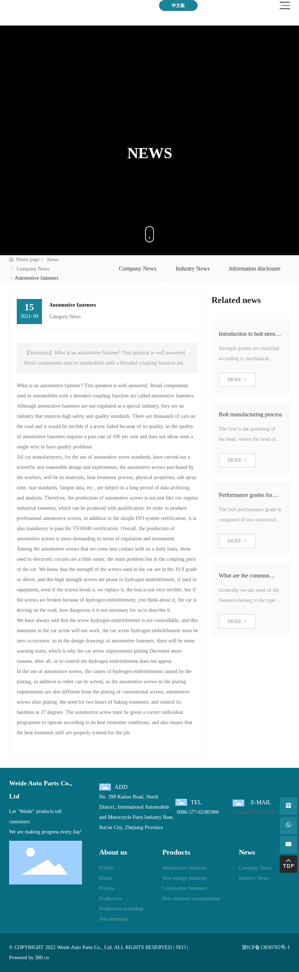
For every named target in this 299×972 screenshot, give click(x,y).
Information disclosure (254, 268)
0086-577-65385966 (197, 812)
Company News (33, 269)
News (52, 260)
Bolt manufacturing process (250, 414)
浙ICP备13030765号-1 (266, 947)
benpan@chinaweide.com (259, 812)
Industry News (193, 268)
